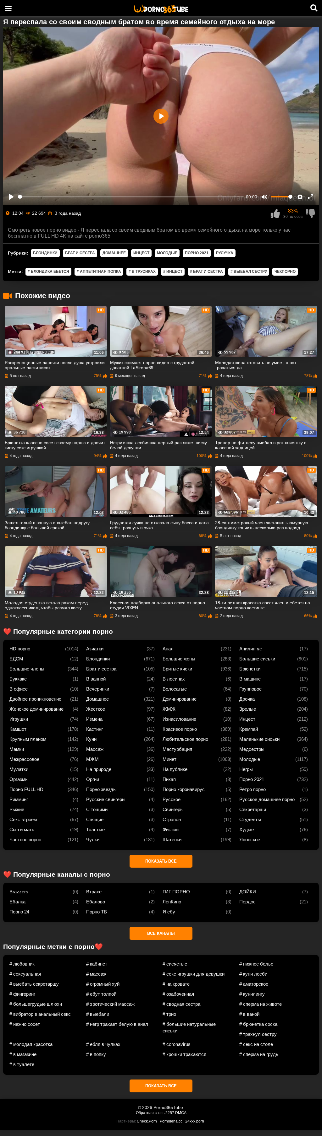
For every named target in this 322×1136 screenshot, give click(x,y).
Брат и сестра (80, 253)
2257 (169, 1113)
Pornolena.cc (171, 1121)
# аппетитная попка (99, 271)
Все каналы (161, 933)
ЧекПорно (285, 271)
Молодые (167, 253)
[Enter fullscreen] (311, 197)
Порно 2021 (196, 253)
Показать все (161, 861)
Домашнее (114, 253)
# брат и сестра (206, 271)
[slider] (130, 197)
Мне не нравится (310, 213)
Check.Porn (147, 1121)
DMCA (180, 1113)
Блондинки (45, 253)
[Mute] (264, 197)
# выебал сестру (248, 271)
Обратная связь (150, 1113)
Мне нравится (275, 213)
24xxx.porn (194, 1121)
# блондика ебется (48, 271)
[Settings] (300, 197)
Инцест (141, 253)
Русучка (224, 253)
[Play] (11, 197)
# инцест (172, 271)
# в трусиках (142, 271)
